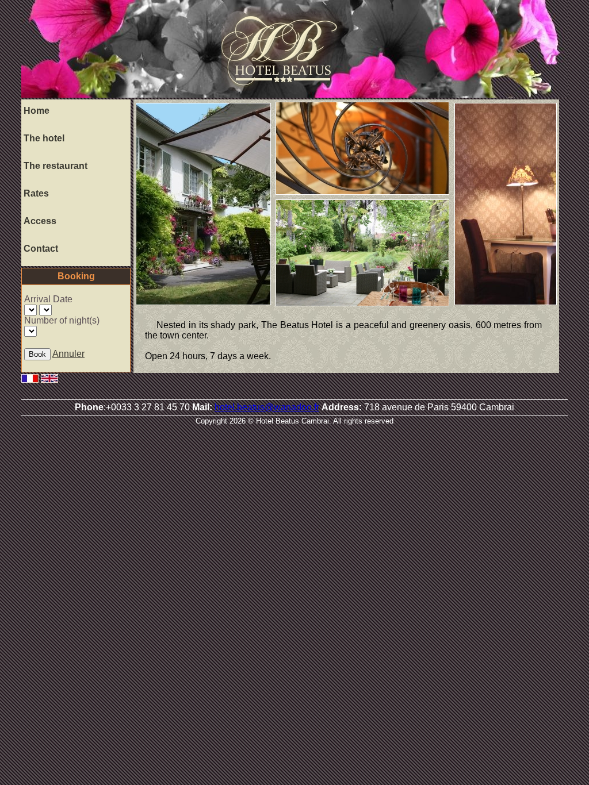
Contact (41, 248)
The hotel (44, 138)
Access (40, 221)
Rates (36, 193)
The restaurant (55, 166)
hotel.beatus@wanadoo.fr (267, 407)
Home (36, 111)
